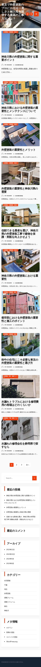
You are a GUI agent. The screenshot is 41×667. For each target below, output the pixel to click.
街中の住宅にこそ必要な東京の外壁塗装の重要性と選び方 (19, 361)
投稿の (10, 632)
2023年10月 (10, 554)
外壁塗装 (11, 32)
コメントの (11, 637)
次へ (27, 465)
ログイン (9, 628)
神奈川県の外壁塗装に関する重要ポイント (19, 58)
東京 (15, 292)
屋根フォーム (8, 598)
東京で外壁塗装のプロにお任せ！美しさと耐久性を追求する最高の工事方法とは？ (12, 12)
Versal (21, 662)
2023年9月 (10, 559)
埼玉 (10, 376)
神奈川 (15, 32)
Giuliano (9, 65)
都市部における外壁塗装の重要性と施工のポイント (19, 319)
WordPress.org (11, 642)
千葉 (10, 418)
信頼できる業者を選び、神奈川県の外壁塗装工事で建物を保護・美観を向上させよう (19, 234)
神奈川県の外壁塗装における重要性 (19, 277)
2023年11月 (10, 549)
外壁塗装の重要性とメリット (18, 150)
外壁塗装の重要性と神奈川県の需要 (19, 190)
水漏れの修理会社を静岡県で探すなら (19, 445)
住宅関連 (6, 32)
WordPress (12, 662)
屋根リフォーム (9, 602)
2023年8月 (10, 563)
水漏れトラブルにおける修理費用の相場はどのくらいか (20, 403)
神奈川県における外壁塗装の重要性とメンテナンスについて (19, 109)
